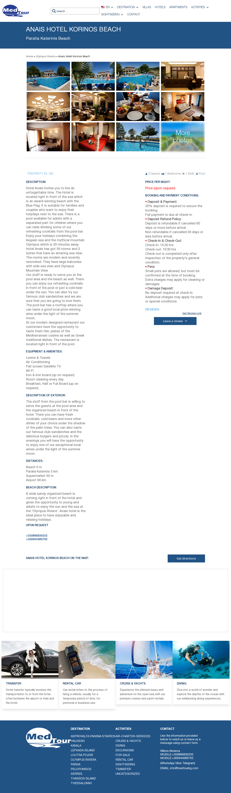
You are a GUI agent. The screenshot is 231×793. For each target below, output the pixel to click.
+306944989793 (182, 758)
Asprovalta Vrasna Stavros (93, 736)
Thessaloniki (81, 783)
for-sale (123, 755)
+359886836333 (182, 754)
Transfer (123, 769)
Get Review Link (191, 313)
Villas (146, 7)
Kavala (76, 746)
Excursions (125, 750)
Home (29, 56)
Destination (126, 7)
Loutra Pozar (82, 755)
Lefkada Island (83, 750)
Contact (133, 14)
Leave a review (173, 321)
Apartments (178, 7)
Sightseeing (110, 14)
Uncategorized (128, 774)
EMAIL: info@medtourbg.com (179, 768)
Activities (198, 7)
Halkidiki (78, 741)
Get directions (186, 558)
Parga (75, 764)
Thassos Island (83, 778)
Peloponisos (81, 769)
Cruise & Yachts (128, 741)
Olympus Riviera (46, 56)
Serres (76, 774)
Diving (120, 746)
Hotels (160, 7)
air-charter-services (133, 736)
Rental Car (124, 760)
